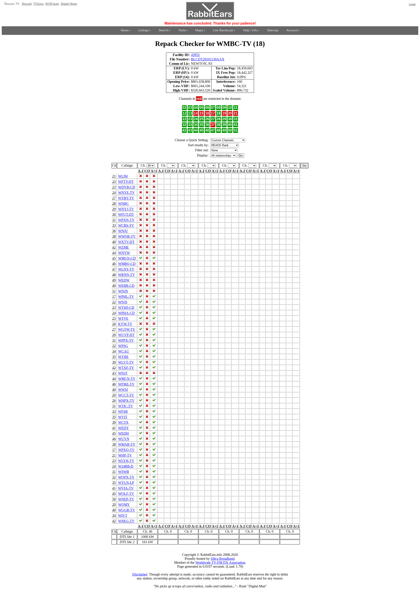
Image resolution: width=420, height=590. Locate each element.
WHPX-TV (126, 400)
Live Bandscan (223, 30)
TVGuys (38, 3)
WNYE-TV (126, 192)
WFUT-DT (126, 214)
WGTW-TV (126, 329)
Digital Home (69, 3)
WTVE (123, 318)
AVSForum (52, 3)
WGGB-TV (126, 510)
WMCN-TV (126, 378)
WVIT (122, 417)
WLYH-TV (126, 461)
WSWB (123, 472)
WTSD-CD (126, 307)
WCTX (123, 422)
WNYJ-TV (126, 209)
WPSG (123, 346)
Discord (27, 3)
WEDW (124, 280)
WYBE (123, 357)
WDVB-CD (126, 187)
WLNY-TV (126, 269)
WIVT (122, 515)
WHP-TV (125, 455)
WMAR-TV (126, 444)
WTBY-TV (126, 198)
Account (292, 30)
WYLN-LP (126, 482)
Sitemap (272, 30)
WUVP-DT (126, 335)
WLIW (123, 176)
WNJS (122, 302)
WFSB (123, 411)
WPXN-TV (126, 220)
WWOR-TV (127, 236)
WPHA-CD (126, 313)
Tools (182, 30)
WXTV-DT (126, 242)
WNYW (124, 253)
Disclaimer (139, 574)
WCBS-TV (126, 225)
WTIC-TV (125, 406)
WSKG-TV (126, 521)
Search (163, 30)
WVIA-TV (126, 488)
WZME (123, 247)
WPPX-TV (126, 340)
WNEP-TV (126, 499)
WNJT (123, 373)
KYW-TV (125, 324)
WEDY (123, 428)
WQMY (124, 504)
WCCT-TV (126, 395)
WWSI (123, 389)
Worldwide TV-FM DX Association (220, 562)
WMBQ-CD (127, 264)
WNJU (123, 231)
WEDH (123, 433)
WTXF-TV (126, 368)
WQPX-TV (126, 477)
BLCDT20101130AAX (207, 59)
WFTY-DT (126, 181)
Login (412, 4)
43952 (195, 55)
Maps (199, 30)
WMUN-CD (127, 258)
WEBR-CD (126, 285)
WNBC (123, 203)
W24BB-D (125, 466)
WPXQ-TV (126, 450)
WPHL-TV (126, 296)
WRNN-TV (126, 275)
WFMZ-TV (126, 384)
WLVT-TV (126, 362)
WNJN (123, 291)
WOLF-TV (126, 493)
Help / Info (250, 30)
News (124, 30)
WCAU (123, 351)
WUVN (123, 439)
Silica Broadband (222, 558)
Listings (143, 30)
